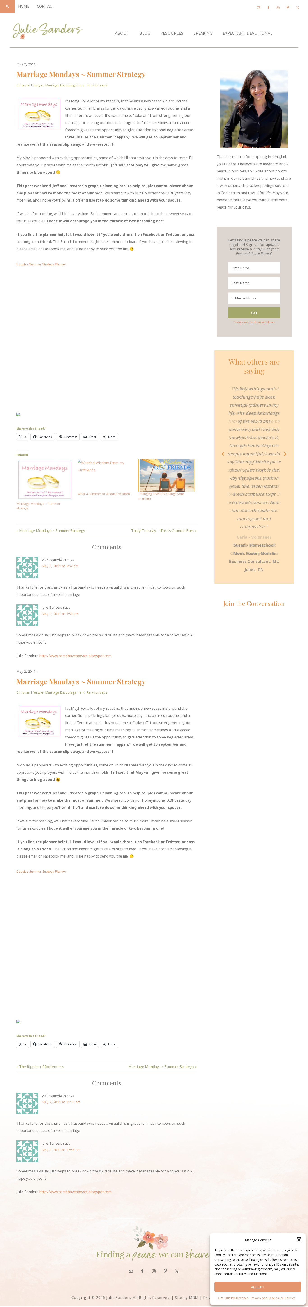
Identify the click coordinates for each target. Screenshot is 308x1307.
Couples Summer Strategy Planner (41, 264)
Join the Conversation (254, 603)
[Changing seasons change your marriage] (166, 475)
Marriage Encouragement (65, 85)
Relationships (97, 85)
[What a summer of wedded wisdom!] (106, 475)
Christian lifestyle (29, 85)
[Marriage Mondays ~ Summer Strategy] (44, 480)
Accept (258, 1287)
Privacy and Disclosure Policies (273, 1298)
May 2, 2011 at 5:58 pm (60, 614)
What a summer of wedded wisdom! (104, 494)
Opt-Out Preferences (233, 1298)
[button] (299, 1240)
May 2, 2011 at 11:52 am (61, 1102)
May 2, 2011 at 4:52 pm (60, 566)
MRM (194, 1297)
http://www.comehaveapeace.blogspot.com (75, 655)
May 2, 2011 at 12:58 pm (61, 1150)
